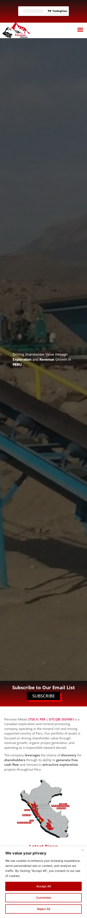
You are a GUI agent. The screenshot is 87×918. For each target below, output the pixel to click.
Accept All (43, 886)
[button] (80, 29)
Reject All (43, 909)
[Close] (82, 849)
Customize (43, 897)
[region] (43, 882)
